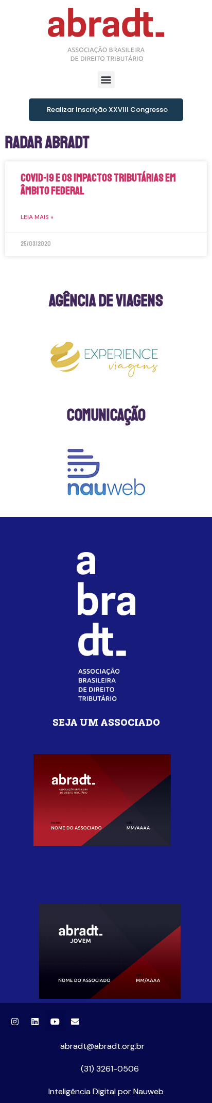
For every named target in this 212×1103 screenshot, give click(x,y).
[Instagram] (15, 1021)
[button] (106, 79)
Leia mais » (37, 217)
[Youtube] (55, 1021)
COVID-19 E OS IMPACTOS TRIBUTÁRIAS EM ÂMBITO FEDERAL (98, 184)
